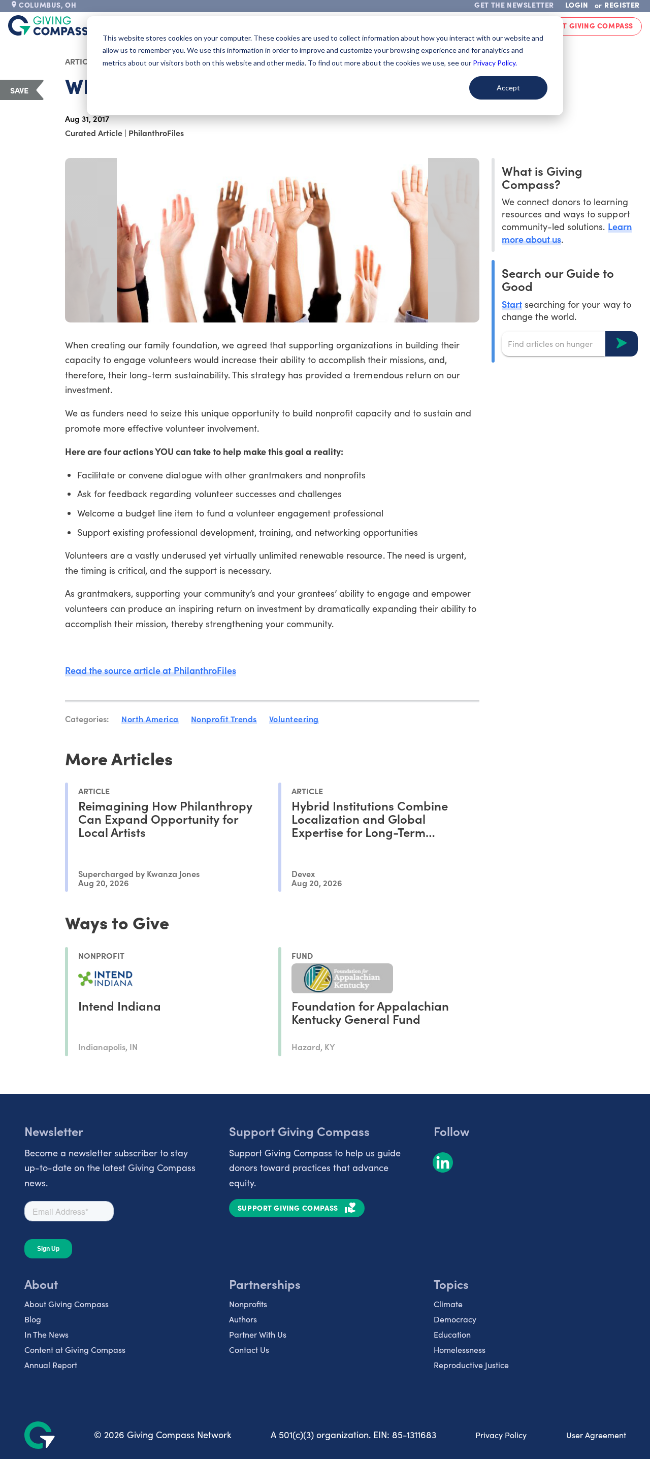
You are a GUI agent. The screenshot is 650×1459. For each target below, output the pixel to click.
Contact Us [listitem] (249, 1349)
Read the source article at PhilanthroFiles (150, 670)
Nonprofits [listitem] (248, 1304)
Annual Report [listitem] (50, 1364)
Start (512, 303)
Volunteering (294, 718)
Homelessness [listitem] (459, 1349)
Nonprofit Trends (224, 718)
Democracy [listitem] (455, 1319)
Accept (508, 87)
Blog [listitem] (32, 1319)
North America (150, 718)
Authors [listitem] (243, 1319)
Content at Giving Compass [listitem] (74, 1349)
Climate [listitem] (448, 1304)
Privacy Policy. (495, 62)
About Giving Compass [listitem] (66, 1304)
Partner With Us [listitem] (257, 1334)
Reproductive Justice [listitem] (471, 1364)
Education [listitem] (452, 1334)
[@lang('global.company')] (48, 25)
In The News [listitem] (46, 1334)
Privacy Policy (501, 1435)
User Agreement (596, 1435)
